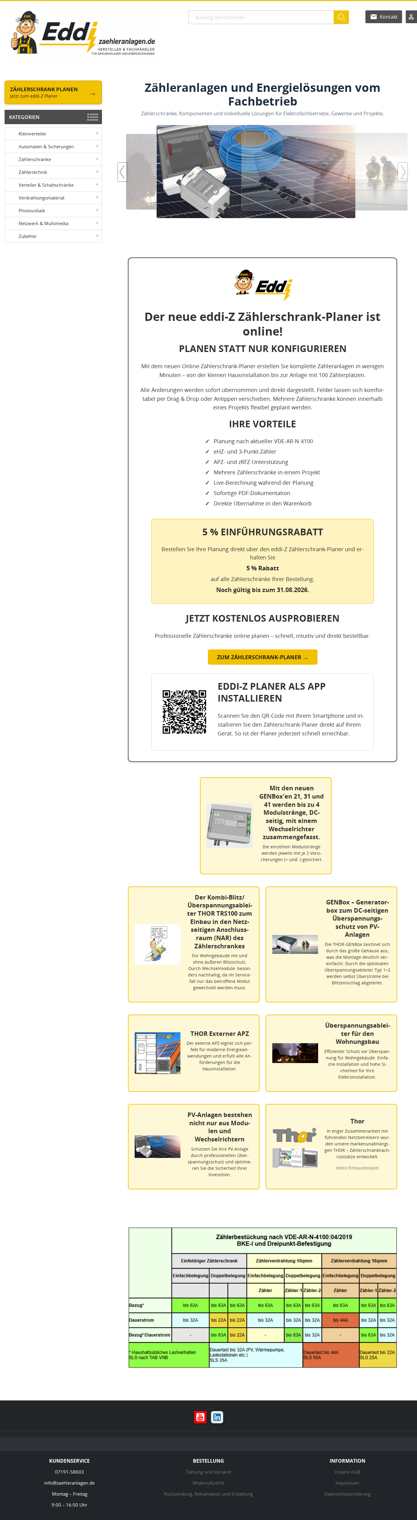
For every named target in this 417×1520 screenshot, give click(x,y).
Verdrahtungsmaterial (41, 198)
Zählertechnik (33, 172)
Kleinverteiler (32, 134)
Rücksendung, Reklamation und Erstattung (208, 1494)
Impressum (347, 1483)
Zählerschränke (35, 159)
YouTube (200, 1417)
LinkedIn (217, 1417)
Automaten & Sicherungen (46, 146)
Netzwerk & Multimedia (43, 223)
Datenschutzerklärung (348, 1494)
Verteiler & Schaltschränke (46, 185)
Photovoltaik (32, 210)
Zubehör (28, 236)
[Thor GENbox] (262, 171)
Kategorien (24, 117)
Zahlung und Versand (208, 1472)
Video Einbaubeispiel (357, 1168)
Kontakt (389, 16)
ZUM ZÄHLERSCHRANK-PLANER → (262, 657)
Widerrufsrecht (208, 1483)
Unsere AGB (347, 1472)
